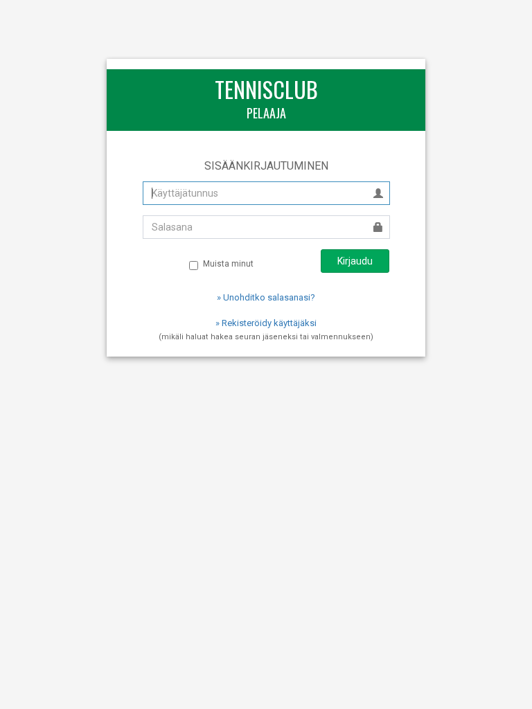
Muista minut (228, 264)
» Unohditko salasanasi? (266, 297)
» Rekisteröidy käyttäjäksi (266, 323)
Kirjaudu (355, 261)
